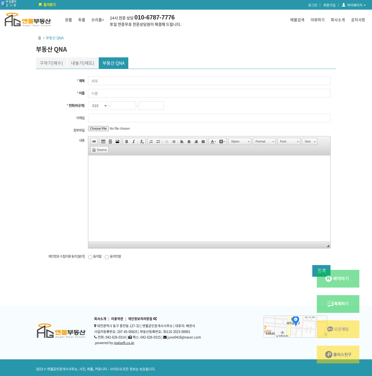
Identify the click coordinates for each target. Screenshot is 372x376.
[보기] (81, 256)
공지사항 (358, 19)
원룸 (68, 19)
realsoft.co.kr (124, 342)
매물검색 (297, 19)
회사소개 (338, 19)
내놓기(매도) (82, 63)
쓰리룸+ (97, 19)
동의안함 (115, 256)
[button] (94, 141)
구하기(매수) (51, 63)
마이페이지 (354, 5)
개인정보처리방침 (140, 318)
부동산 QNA (113, 63)
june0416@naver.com (184, 337)
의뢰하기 (318, 19)
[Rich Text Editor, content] (209, 198)
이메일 (80, 117)
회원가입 (329, 5)
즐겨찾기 (50, 4)
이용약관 (117, 318)
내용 (82, 140)
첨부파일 (79, 130)
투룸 (81, 19)
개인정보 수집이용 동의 (66, 256)
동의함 (97, 256)
